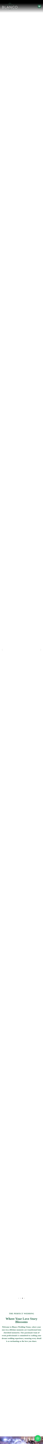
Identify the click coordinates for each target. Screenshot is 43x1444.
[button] (39, 6)
